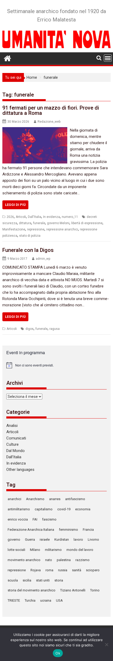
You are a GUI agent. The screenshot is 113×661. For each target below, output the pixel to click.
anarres (54, 499)
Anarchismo (35, 499)
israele (45, 539)
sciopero (93, 570)
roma (49, 570)
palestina (64, 560)
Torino (95, 590)
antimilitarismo (19, 509)
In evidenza (51, 217)
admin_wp (43, 259)
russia (62, 570)
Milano (35, 550)
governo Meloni (58, 223)
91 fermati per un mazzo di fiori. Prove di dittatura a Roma (50, 110)
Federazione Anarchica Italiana (31, 530)
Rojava (35, 570)
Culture (12, 444)
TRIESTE (14, 600)
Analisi (12, 425)
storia (58, 580)
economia (82, 509)
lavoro (78, 539)
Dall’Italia (13, 457)
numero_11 (70, 217)
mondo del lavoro (79, 550)
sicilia (27, 580)
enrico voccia (18, 519)
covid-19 (63, 509)
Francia (88, 530)
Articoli (21, 217)
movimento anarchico (24, 560)
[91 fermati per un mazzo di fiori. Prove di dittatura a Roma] (34, 130)
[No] (106, 644)
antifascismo (75, 499)
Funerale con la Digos (28, 250)
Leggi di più (15, 205)
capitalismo (44, 509)
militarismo (53, 550)
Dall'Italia (34, 217)
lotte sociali (16, 550)
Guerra (30, 539)
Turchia (30, 600)
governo (14, 539)
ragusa (54, 329)
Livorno (93, 539)
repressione (35, 229)
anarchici (14, 499)
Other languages (20, 469)
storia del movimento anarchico (31, 590)
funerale (39, 223)
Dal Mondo (15, 450)
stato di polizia (29, 236)
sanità (76, 570)
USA (59, 600)
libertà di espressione (86, 223)
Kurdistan (61, 539)
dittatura (25, 223)
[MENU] (108, 58)
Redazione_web (49, 121)
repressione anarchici (62, 229)
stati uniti (43, 580)
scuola (13, 580)
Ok (57, 653)
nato (48, 560)
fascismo (49, 519)
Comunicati (16, 438)
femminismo (68, 530)
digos (29, 329)
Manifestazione (13, 229)
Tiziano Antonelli (72, 590)
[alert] (56, 365)
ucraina (45, 600)
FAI (35, 519)
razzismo (82, 560)
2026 (10, 217)
